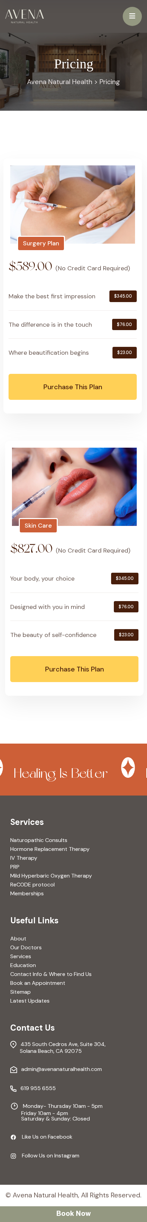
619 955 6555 (36, 1089)
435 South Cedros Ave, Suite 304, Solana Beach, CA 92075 (58, 1047)
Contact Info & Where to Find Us (51, 974)
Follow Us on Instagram (47, 1156)
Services (20, 956)
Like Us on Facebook (44, 1137)
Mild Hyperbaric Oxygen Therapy (51, 876)
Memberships (27, 893)
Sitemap (20, 992)
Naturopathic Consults (38, 840)
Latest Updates (30, 1001)
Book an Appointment (37, 983)
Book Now (73, 1214)
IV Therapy (23, 858)
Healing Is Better (50, 774)
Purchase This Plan (72, 386)
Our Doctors (26, 947)
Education (23, 965)
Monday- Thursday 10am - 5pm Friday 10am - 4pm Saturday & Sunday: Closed (56, 1111)
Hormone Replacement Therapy (50, 849)
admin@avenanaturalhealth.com (59, 1069)
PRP (14, 867)
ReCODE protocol (32, 884)
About (18, 938)
